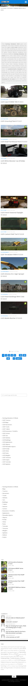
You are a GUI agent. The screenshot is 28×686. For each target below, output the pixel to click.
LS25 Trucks (5, 427)
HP (17, 656)
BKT (2, 650)
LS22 (15, 660)
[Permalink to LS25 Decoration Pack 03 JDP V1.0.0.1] (4, 577)
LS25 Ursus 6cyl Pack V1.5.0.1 (11, 121)
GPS (15, 656)
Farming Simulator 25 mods (11, 667)
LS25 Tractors (4, 99)
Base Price (17, 648)
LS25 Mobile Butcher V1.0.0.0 (11, 318)
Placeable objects (7, 515)
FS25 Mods (4, 647)
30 (8, 358)
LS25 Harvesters (7, 424)
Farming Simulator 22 (13, 652)
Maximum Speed (10, 662)
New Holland (11, 664)
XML (2, 667)
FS (13, 654)
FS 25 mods (16, 647)
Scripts (4, 537)
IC (22, 656)
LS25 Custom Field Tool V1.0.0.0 (12, 234)
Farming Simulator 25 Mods (10, 418)
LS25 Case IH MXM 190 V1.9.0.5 (12, 102)
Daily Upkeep (14, 650)
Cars (3, 500)
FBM (12, 654)
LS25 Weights (6, 455)
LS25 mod (10, 647)
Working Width (22, 666)
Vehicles (4, 498)
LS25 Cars (5, 435)
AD (12, 648)
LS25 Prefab (5, 449)
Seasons (4, 506)
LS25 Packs (5, 453)
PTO (9, 666)
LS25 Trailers (6, 429)
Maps (4, 489)
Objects (4, 517)
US (11, 666)
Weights (4, 530)
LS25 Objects (6, 444)
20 (24, 355)
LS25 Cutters (6, 433)
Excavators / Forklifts (8, 511)
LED (9, 660)
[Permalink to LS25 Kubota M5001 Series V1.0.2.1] (4, 570)
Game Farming (22, 654)
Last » (18, 358)
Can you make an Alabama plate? (15, 618)
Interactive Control (8, 658)
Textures (5, 528)
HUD (20, 656)
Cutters (4, 509)
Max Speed (18, 662)
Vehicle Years (15, 666)
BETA (21, 648)
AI (14, 648)
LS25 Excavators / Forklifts (10, 431)
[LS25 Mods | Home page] (6, 2)
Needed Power (4, 664)
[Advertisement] (14, 27)
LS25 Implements (5, 252)
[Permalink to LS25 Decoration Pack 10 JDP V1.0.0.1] (4, 583)
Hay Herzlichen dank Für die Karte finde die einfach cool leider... (15, 632)
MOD (23, 662)
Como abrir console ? (12, 622)
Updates (4, 533)
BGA (24, 648)
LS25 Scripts (5, 460)
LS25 (19, 660)
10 (21, 355)
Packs (4, 524)
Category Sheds (7, 650)
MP (25, 662)
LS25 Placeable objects (9, 446)
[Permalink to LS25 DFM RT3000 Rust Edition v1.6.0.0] (4, 589)
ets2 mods (21, 667)
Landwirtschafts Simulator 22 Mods (10, 680)
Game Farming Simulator (7, 656)
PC (14, 664)
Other (4, 522)
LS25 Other (3, 158)
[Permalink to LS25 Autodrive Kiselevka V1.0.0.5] (4, 564)
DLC (18, 650)
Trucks (4, 495)
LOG (12, 660)
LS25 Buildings (4, 139)
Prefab (4, 519)
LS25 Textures (6, 457)
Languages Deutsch (4, 660)
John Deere (20, 658)
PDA (16, 664)
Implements (5, 513)
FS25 (16, 654)
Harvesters (5, 493)
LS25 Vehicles (6, 438)
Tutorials (5, 526)
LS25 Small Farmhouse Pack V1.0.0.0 (14, 142)
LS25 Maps (5, 422)
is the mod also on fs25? (13, 637)
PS (7, 666)
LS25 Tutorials (6, 462)
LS (13, 660)
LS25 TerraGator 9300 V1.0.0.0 (12, 254)
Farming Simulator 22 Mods (10, 487)
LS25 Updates (6, 464)
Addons (4, 535)
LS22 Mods (22, 680)
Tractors (5, 491)
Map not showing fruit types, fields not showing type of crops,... (16, 626)
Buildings (5, 502)
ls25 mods (9, 648)
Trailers (4, 504)
